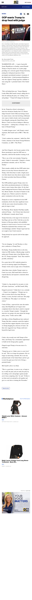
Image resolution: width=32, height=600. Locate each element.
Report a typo (6, 388)
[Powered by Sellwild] (28, 490)
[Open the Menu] (2, 2)
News (4, 13)
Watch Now (27, 2)
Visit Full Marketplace (25, 398)
